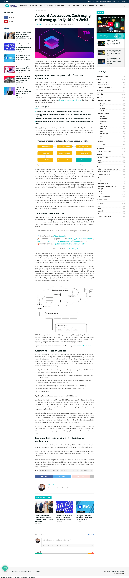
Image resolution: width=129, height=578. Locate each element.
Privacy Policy (115, 1)
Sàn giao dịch (104, 134)
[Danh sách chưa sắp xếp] (55, 546)
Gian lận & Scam (103, 157)
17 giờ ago (20, 72)
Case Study (103, 144)
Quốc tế (100, 160)
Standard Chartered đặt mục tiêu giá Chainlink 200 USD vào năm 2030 (59, 111)
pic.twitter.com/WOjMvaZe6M (75, 244)
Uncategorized (102, 200)
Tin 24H (100, 191)
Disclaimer (96, 1)
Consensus (64, 470)
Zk (92, 470)
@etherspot (52, 241)
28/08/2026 (38, 523)
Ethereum (103, 129)
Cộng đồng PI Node (104, 171)
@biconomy (41, 241)
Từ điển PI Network (104, 174)
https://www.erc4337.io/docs (82, 346)
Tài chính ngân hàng (104, 216)
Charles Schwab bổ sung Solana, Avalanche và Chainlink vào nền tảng (64, 517)
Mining (102, 131)
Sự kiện (100, 189)
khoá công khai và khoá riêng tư (70, 100)
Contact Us (89, 1)
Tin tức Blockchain (104, 196)
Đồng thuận (104, 126)
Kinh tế (100, 211)
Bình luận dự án (103, 184)
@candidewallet (63, 241)
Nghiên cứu (101, 141)
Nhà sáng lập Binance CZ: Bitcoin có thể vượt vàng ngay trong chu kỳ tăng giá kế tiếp (23, 91)
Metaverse (100, 148)
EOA (70, 470)
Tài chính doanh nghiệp (105, 87)
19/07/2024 (48, 24)
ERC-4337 (76, 470)
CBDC (99, 206)
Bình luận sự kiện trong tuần (107, 186)
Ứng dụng (60, 5)
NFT (99, 213)
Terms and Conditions (105, 1)
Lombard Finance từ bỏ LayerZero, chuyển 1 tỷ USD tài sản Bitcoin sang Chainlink (63, 118)
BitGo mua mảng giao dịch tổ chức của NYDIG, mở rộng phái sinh (84, 517)
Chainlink (56, 470)
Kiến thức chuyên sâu (104, 100)
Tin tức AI (101, 194)
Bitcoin (102, 116)
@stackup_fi (72, 238)
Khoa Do (39, 24)
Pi (97, 166)
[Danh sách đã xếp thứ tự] (53, 546)
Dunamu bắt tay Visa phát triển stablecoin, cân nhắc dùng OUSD (23, 68)
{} (65, 545)
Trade (102, 136)
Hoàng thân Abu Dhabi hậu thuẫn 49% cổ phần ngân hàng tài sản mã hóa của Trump (44, 518)
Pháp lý (51, 5)
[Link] (63, 546)
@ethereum (59, 244)
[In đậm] (43, 546)
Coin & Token (104, 121)
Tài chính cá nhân (103, 85)
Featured (100, 91)
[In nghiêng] (45, 546)
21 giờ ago (20, 97)
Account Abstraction (45, 470)
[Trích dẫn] (58, 546)
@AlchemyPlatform (86, 238)
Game (99, 208)
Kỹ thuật (102, 108)
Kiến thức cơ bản (103, 113)
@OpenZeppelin (59, 236)
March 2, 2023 (74, 248)
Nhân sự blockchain (96, 5)
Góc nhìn (75, 5)
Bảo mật (102, 103)
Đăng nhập (90, 534)
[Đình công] (50, 546)
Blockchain (103, 119)
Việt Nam (100, 162)
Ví (100, 139)
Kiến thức (43, 5)
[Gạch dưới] (48, 546)
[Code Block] (60, 546)
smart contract (85, 470)
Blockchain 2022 (102, 76)
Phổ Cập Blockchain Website (116, 571)
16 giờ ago (20, 40)
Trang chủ (23, 5)
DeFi (68, 5)
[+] (68, 545)
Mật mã (102, 110)
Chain (101, 106)
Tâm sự (99, 177)
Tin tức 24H (33, 5)
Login (123, 1)
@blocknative (76, 241)
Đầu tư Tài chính (103, 82)
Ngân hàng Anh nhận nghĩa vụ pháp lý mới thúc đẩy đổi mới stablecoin (23, 79)
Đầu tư (84, 5)
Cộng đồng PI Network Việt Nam (108, 169)
